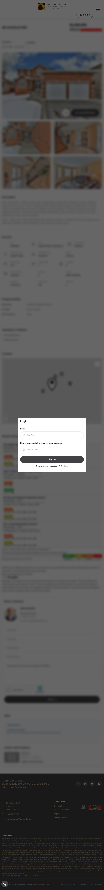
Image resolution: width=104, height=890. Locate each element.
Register (64, 466)
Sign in (52, 459)
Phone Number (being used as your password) (41, 443)
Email (22, 429)
